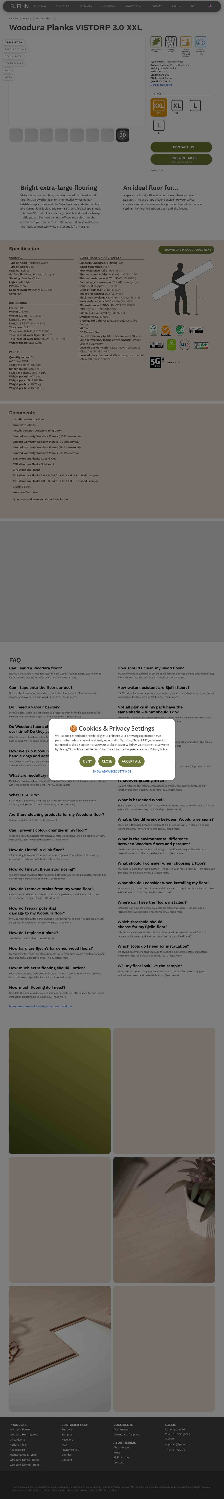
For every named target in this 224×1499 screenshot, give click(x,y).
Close (107, 761)
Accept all (131, 761)
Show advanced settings (112, 771)
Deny (87, 761)
